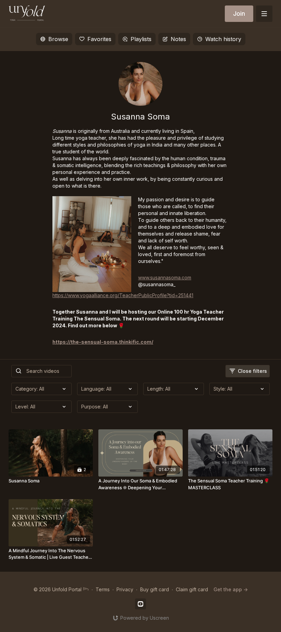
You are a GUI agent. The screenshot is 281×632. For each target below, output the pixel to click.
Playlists (141, 39)
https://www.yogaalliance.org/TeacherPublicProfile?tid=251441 (122, 295)
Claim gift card (192, 589)
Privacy (125, 589)
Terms (103, 589)
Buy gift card (154, 589)
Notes (178, 39)
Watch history (223, 39)
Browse (58, 39)
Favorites (99, 39)
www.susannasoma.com (164, 277)
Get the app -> (230, 589)
